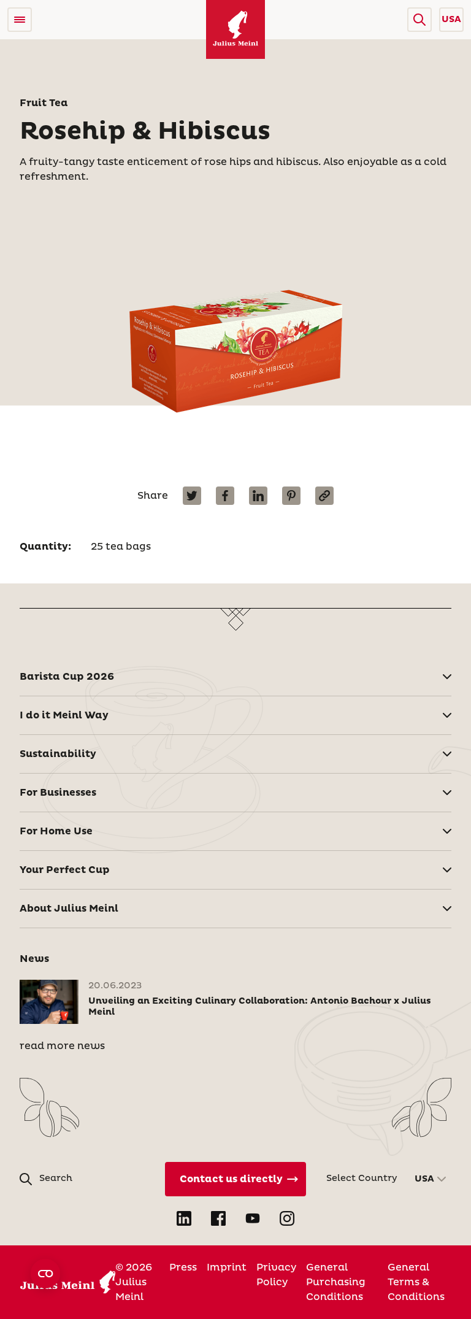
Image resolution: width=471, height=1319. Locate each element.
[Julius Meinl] (235, 29)
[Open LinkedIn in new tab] (184, 1218)
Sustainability (58, 754)
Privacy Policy (276, 1274)
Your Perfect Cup (65, 870)
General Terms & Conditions (416, 1282)
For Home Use (56, 831)
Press (183, 1267)
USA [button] (451, 19)
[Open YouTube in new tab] (252, 1218)
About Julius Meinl (69, 908)
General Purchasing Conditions (336, 1282)
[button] (419, 19)
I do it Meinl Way (64, 715)
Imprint (227, 1267)
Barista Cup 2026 (67, 677)
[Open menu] (19, 19)
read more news (62, 1046)
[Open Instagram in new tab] (287, 1218)
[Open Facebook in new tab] (218, 1218)
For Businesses (58, 792)
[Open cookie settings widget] (45, 1273)
